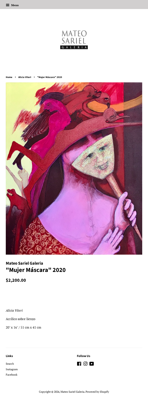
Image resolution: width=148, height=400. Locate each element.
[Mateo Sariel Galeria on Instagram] (85, 364)
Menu (14, 5)
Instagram (12, 369)
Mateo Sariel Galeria (72, 391)
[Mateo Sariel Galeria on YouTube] (91, 364)
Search (10, 363)
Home (9, 77)
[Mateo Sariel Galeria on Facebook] (79, 364)
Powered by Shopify (97, 391)
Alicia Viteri (24, 77)
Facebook (11, 374)
